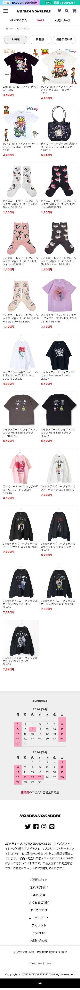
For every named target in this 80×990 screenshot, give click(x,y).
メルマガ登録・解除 (23, 952)
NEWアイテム (18, 20)
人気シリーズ (62, 20)
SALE (40, 20)
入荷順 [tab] (15, 39)
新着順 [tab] (40, 39)
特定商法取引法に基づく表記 (52, 952)
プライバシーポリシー (40, 963)
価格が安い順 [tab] (64, 39)
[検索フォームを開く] (67, 11)
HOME (9, 28)
